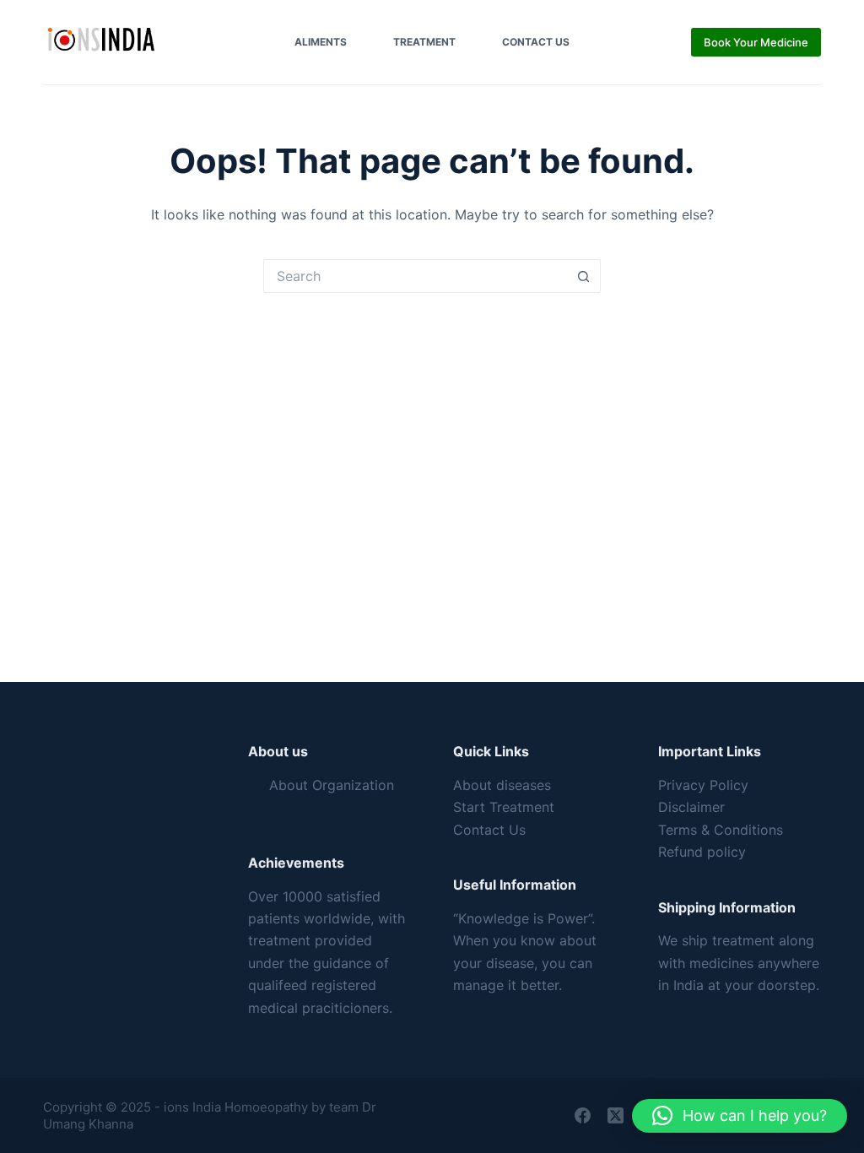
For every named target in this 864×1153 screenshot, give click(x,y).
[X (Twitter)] (616, 1115)
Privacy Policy (703, 785)
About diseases (502, 785)
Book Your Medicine (756, 42)
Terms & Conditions (720, 829)
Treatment (424, 41)
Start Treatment (503, 806)
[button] (739, 1116)
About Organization (331, 785)
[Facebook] (583, 1115)
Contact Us (536, 41)
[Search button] (584, 276)
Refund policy (702, 851)
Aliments (320, 41)
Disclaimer (691, 806)
